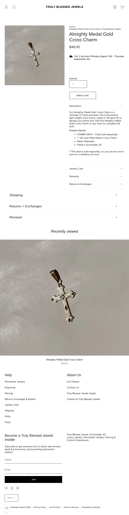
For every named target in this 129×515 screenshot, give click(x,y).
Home (72, 26)
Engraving (10, 387)
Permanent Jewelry (15, 381)
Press (7, 422)
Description (75, 106)
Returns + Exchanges (25, 206)
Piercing (9, 393)
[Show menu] (6, 7)
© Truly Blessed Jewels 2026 (18, 507)
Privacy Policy (40, 507)
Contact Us (73, 387)
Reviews (15, 217)
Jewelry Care (76, 168)
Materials (74, 176)
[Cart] (122, 7)
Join (33, 479)
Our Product (55, 507)
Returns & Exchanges (80, 184)
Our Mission (73, 381)
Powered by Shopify (91, 507)
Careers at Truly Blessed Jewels (83, 399)
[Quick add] (3, 352)
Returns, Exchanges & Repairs (20, 399)
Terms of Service (71, 507)
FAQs (8, 416)
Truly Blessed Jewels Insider (81, 393)
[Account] (115, 7)
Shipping (16, 195)
